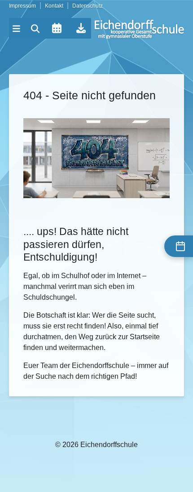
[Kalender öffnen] (56, 28)
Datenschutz (87, 6)
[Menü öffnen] (16, 28)
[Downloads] (80, 28)
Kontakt (54, 6)
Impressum (22, 6)
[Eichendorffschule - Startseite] (139, 29)
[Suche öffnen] (35, 28)
